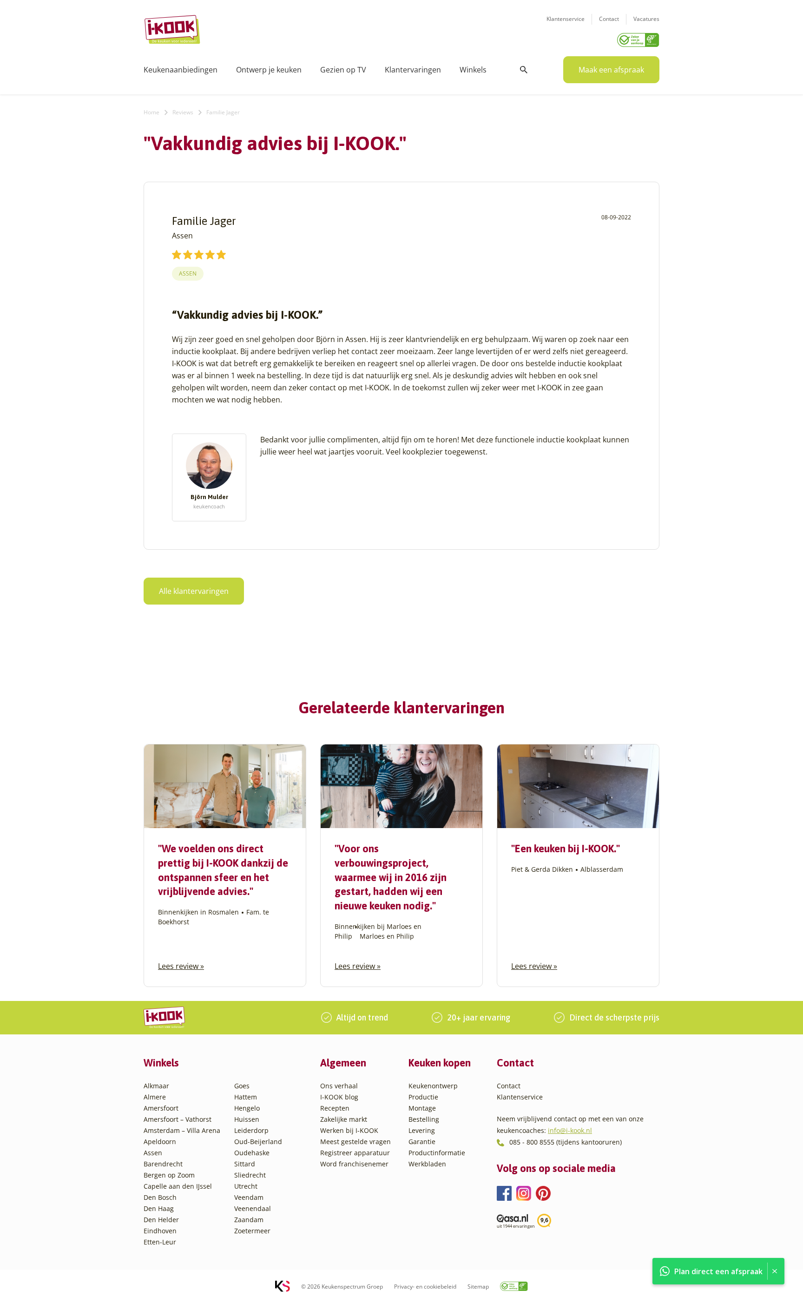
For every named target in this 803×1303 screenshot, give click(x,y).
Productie (423, 1096)
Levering (421, 1130)
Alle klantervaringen (194, 591)
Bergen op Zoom (169, 1175)
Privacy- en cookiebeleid (425, 1286)
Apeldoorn (160, 1141)
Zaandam (248, 1219)
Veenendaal (252, 1208)
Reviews (182, 112)
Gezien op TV (343, 70)
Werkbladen (427, 1163)
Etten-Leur (160, 1241)
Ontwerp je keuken (269, 70)
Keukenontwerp (433, 1085)
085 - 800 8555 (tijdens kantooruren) (565, 1142)
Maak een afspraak (611, 70)
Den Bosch (160, 1197)
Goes (242, 1085)
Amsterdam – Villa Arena (182, 1130)
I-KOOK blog (339, 1096)
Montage (422, 1108)
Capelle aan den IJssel (178, 1186)
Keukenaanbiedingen (180, 70)
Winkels (473, 70)
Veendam (248, 1197)
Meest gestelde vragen (355, 1141)
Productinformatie (436, 1152)
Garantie (421, 1141)
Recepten (334, 1108)
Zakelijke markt (343, 1119)
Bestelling (423, 1119)
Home (151, 112)
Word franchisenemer (354, 1163)
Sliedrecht (250, 1175)
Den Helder (161, 1219)
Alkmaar (156, 1085)
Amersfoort (161, 1108)
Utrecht (245, 1186)
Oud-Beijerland (258, 1141)
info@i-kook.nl (570, 1130)
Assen (188, 273)
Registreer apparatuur (355, 1152)
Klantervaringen (413, 70)
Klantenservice (565, 19)
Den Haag (159, 1208)
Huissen (246, 1119)
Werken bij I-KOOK (349, 1130)
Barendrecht (163, 1163)
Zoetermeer (252, 1230)
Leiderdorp (251, 1130)
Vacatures (646, 19)
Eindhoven (160, 1230)
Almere (155, 1096)
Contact (609, 19)
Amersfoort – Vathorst (177, 1119)
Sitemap (478, 1286)
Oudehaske (252, 1152)
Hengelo (247, 1108)
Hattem (245, 1096)
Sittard (244, 1163)
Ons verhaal (339, 1085)
